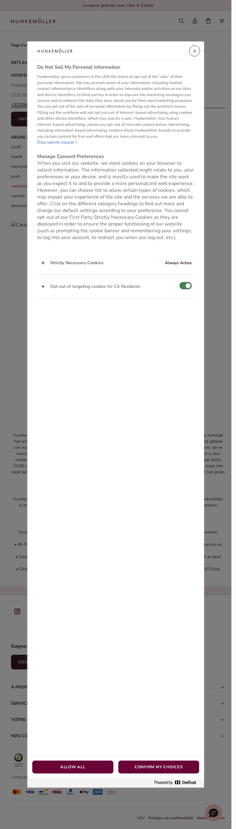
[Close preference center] (194, 51)
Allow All (72, 767)
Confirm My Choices (159, 767)
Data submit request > (57, 142)
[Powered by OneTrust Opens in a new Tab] (177, 783)
